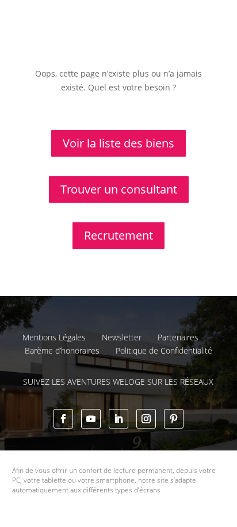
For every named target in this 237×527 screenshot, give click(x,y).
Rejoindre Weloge (74, 72)
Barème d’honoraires (62, 350)
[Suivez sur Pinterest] (174, 419)
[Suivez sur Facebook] (63, 419)
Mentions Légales (54, 337)
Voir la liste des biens (118, 143)
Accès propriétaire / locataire (152, 103)
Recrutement (118, 235)
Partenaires (178, 337)
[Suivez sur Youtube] (91, 419)
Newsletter (122, 337)
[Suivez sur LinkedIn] (118, 419)
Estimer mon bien (170, 41)
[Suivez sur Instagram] (146, 419)
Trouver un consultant (162, 81)
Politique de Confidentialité (164, 350)
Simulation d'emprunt (82, 41)
